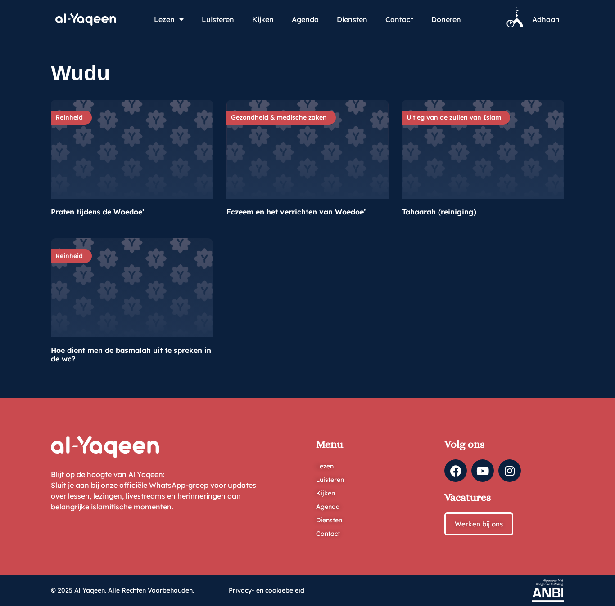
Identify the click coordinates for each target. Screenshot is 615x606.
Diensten (352, 19)
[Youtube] (482, 470)
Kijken (263, 19)
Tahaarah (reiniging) (439, 211)
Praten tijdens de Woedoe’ (97, 211)
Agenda (305, 19)
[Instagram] (509, 470)
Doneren (446, 19)
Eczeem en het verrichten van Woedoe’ (296, 211)
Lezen (164, 19)
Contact (399, 19)
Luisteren (218, 19)
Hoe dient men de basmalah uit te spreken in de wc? (131, 354)
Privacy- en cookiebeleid (266, 590)
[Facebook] (455, 470)
